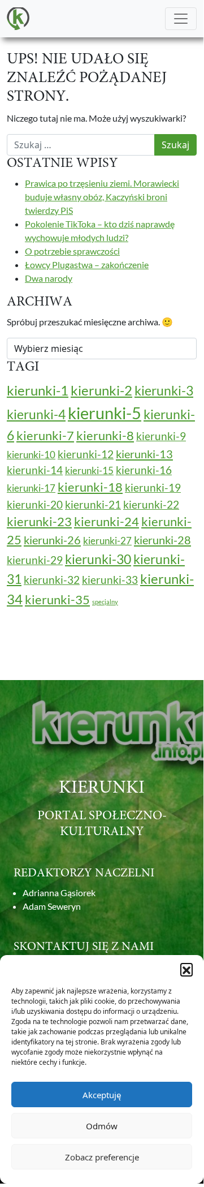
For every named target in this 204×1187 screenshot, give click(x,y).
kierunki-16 (144, 470)
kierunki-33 (110, 580)
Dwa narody (48, 278)
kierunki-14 (35, 470)
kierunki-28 (162, 540)
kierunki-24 (106, 521)
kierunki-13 (144, 454)
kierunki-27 (107, 541)
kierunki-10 (31, 455)
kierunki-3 (163, 390)
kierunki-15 (89, 470)
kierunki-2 (101, 390)
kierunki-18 (90, 487)
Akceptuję (102, 1094)
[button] (186, 969)
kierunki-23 (39, 521)
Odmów (102, 1126)
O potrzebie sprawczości (72, 251)
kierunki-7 (45, 435)
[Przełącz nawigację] (181, 18)
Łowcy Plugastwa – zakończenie (87, 264)
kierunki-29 (35, 560)
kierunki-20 (35, 504)
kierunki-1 (37, 390)
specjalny (105, 601)
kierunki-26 (52, 540)
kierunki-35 (57, 599)
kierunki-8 (105, 435)
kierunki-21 (93, 504)
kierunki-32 (52, 580)
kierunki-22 (151, 504)
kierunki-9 (161, 436)
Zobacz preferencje (102, 1157)
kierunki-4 (36, 414)
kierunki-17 (31, 488)
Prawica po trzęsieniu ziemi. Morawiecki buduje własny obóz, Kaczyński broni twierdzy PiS (102, 197)
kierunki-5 (104, 413)
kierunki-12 (86, 454)
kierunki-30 (98, 559)
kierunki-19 (153, 487)
